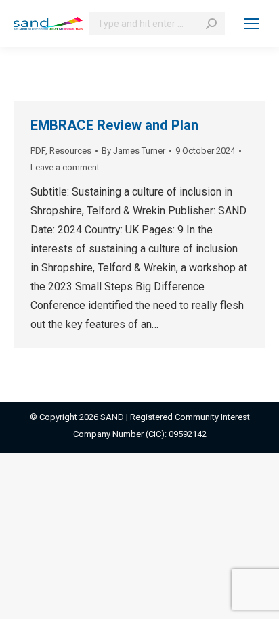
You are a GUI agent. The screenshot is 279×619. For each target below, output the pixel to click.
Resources (70, 150)
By (133, 150)
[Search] (211, 23)
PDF (37, 150)
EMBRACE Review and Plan (114, 125)
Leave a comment (65, 167)
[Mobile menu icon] (251, 23)
